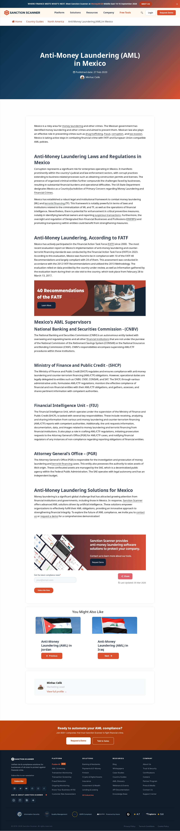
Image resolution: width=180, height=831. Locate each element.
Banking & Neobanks (91, 764)
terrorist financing (54, 203)
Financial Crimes (43, 192)
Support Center (150, 794)
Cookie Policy (163, 826)
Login (150, 12)
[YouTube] (26, 788)
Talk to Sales (103, 741)
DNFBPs (131, 219)
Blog (115, 764)
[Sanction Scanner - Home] (22, 12)
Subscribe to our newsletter (22, 775)
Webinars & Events (121, 785)
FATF (110, 244)
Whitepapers (118, 768)
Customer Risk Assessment (64, 794)
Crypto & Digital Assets (92, 777)
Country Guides (35, 21)
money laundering (72, 126)
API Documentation (121, 790)
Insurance (86, 781)
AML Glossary (119, 781)
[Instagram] (38, 788)
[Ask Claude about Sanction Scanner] (26, 800)
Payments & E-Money (91, 768)
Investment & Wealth (91, 785)
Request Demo (166, 12)
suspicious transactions (107, 215)
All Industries (88, 795)
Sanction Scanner (132, 500)
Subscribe (18, 781)
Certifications (149, 773)
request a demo (49, 516)
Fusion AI (58, 764)
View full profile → (57, 691)
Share (126, 576)
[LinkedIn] (14, 788)
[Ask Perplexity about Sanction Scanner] (20, 800)
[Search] (142, 13)
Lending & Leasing (90, 790)
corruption (117, 133)
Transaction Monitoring (62, 773)
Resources (92, 12)
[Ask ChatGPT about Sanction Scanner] (13, 800)
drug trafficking (94, 133)
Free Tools (125, 12)
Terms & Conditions (146, 826)
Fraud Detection (59, 781)
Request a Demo (78, 740)
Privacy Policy (129, 826)
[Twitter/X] (20, 788)
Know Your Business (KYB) (64, 790)
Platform (59, 12)
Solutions (75, 12)
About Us (147, 764)
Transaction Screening (61, 777)
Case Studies (118, 773)
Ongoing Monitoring (60, 785)
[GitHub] (32, 788)
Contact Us (148, 790)
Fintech (85, 773)
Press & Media (149, 785)
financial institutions (97, 339)
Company (108, 12)
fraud (107, 133)
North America (56, 21)
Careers (146, 777)
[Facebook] (44, 788)
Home (18, 21)
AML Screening (58, 768)
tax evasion (136, 133)
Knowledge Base (120, 794)
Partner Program (150, 781)
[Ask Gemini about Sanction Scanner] (33, 800)
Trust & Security (150, 768)
